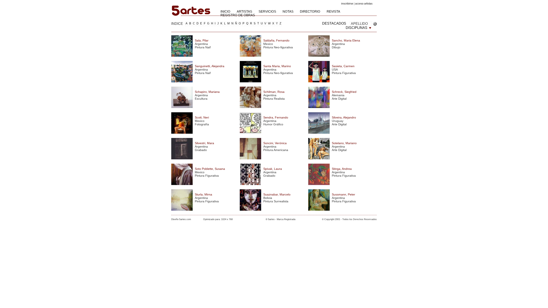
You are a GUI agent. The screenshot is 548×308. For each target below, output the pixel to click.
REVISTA (333, 11)
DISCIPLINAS (357, 28)
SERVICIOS (267, 11)
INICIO (225, 11)
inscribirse (347, 3)
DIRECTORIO (310, 11)
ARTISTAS (244, 11)
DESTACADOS (334, 23)
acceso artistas (363, 3)
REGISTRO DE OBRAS (237, 15)
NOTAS (288, 11)
